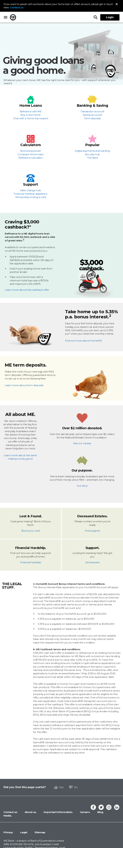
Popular (92, 145)
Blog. (100, 812)
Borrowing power (30, 150)
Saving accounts (92, 114)
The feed (92, 157)
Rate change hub (30, 190)
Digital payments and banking (92, 150)
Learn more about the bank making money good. (20, 457)
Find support (92, 530)
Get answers (92, 562)
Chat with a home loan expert (30, 118)
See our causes (82, 443)
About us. (30, 812)
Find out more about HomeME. (83, 340)
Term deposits (92, 118)
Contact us (16, 7)
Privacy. (8, 832)
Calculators (30, 145)
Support (30, 184)
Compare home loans (31, 154)
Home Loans (30, 105)
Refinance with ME (31, 111)
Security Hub (92, 154)
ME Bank (13, 17)
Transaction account (92, 111)
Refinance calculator (30, 157)
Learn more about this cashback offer (27, 289)
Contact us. (11, 812)
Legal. (24, 832)
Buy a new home (30, 114)
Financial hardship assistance (30, 193)
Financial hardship (30, 562)
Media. (8, 815)
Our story (82, 485)
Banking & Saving (92, 105)
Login (110, 17)
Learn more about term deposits (24, 385)
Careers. (84, 812)
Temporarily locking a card (30, 197)
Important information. (58, 812)
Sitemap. (40, 832)
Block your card (30, 530)
